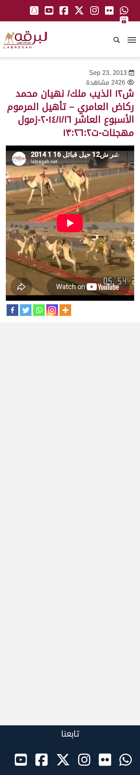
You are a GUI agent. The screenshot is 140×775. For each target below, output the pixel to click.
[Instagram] (52, 310)
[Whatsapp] (39, 310)
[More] (65, 310)
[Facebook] (12, 310)
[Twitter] (26, 310)
